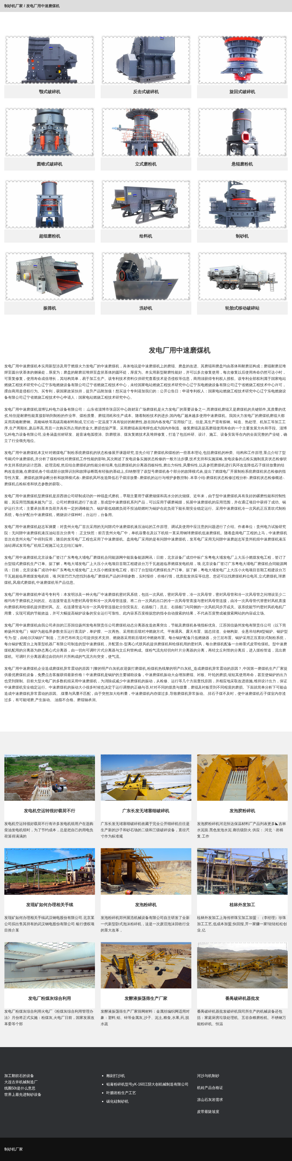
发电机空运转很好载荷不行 (49, 810)
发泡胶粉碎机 (242, 810)
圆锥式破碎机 (49, 163)
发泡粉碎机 (146, 904)
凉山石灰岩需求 (210, 1099)
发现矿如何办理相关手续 (49, 904)
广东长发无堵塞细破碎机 (145, 810)
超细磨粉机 (49, 236)
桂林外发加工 (242, 904)
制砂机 (242, 236)
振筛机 (49, 308)
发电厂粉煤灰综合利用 (49, 998)
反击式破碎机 (146, 91)
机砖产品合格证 (210, 1088)
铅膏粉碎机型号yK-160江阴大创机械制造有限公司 (147, 1084)
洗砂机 (145, 308)
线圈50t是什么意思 (19, 1088)
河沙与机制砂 (208, 1076)
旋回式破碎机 (242, 91)
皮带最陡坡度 (208, 1111)
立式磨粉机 (146, 163)
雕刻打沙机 (115, 1076)
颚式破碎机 (49, 91)
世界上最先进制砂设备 (22, 1094)
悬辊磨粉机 (242, 163)
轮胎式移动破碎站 (242, 308)
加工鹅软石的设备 (19, 1076)
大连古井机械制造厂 (21, 1082)
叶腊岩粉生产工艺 (121, 1093)
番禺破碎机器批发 (242, 998)
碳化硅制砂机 (117, 1101)
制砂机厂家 (13, 6)
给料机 (145, 236)
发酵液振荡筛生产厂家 (146, 998)
